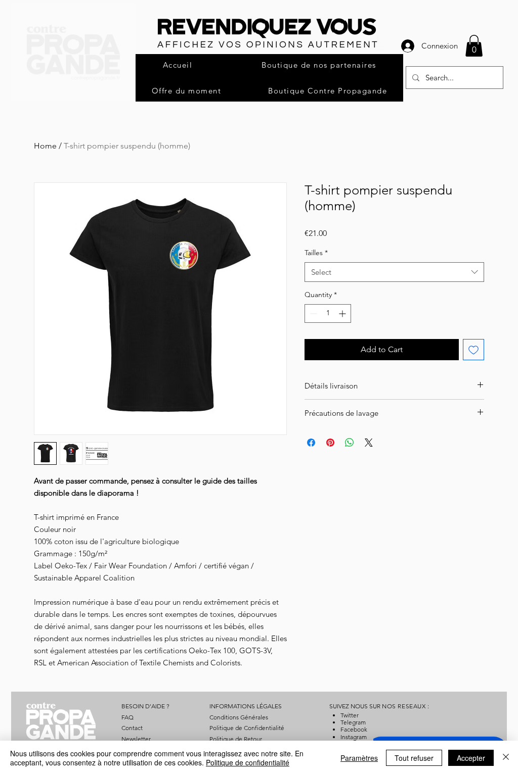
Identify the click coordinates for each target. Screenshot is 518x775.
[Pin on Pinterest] (330, 443)
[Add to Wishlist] (473, 349)
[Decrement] (312, 313)
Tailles (316, 252)
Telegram (353, 722)
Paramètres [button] (359, 758)
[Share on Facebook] (311, 443)
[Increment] (343, 313)
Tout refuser (414, 758)
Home (45, 146)
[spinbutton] (328, 313)
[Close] (506, 758)
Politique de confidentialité (247, 762)
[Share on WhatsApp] (349, 443)
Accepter (471, 758)
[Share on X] (369, 443)
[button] (474, 46)
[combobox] (394, 272)
